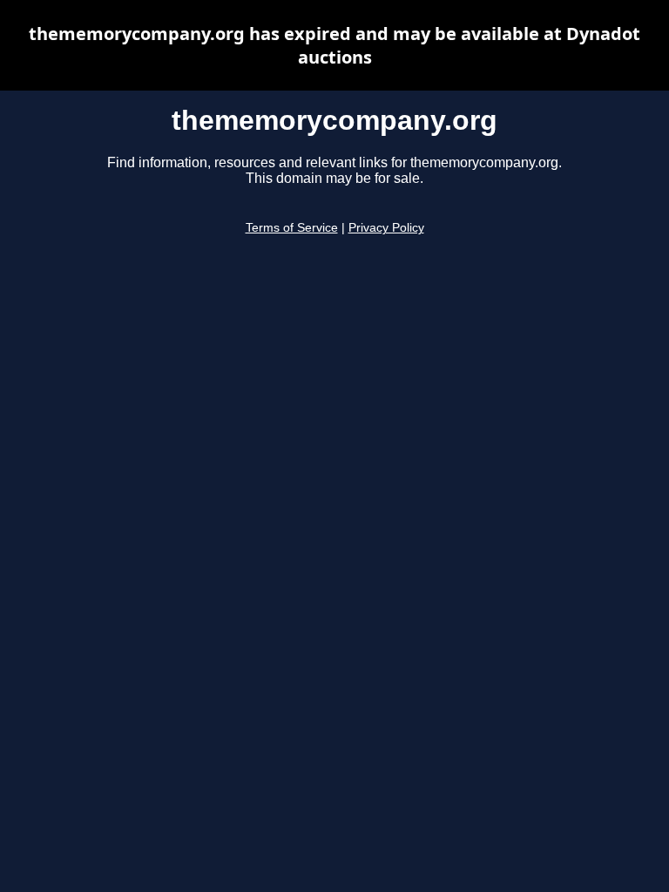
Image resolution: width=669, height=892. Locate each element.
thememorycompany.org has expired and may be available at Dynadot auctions (334, 45)
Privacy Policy (386, 227)
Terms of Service (292, 227)
